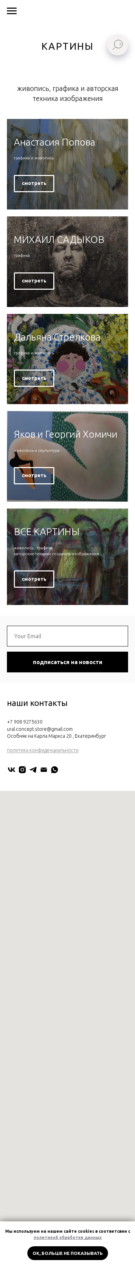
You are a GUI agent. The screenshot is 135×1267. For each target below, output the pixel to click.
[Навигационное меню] (12, 11)
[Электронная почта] (43, 769)
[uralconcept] (22, 769)
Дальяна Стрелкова (57, 337)
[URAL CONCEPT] (11, 769)
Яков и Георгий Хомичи (65, 434)
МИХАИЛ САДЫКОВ (59, 239)
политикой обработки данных (68, 1237)
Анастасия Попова (54, 142)
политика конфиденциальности (43, 750)
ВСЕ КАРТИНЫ (47, 531)
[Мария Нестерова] (54, 769)
